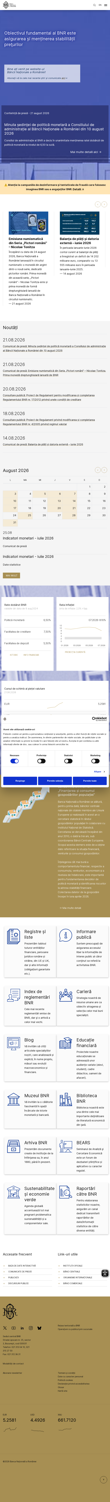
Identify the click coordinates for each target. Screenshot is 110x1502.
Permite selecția (55, 781)
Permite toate (90, 781)
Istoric (14, 655)
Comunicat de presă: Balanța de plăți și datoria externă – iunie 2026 (43, 444)
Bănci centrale (71, 1271)
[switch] (41, 761)
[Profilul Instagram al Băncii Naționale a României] (30, 1328)
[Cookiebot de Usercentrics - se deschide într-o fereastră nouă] (94, 719)
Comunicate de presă (20, 1271)
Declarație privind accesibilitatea (73, 1383)
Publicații (13, 1277)
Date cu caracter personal (70, 1376)
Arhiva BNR (35, 1142)
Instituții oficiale (72, 1265)
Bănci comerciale (72, 1283)
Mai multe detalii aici (84, 152)
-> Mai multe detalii (70, 907)
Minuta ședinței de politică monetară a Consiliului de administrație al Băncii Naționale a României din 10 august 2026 (54, 128)
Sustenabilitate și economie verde (39, 1194)
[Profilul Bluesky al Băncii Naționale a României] (39, 1328)
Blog (29, 1039)
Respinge (20, 781)
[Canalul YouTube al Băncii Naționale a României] (13, 1328)
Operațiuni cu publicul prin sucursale (75, 1329)
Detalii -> (78, 189)
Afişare (97, 771)
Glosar (61, 1387)
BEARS (83, 1142)
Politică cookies (65, 1380)
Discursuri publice (18, 1283)
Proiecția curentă (75, 652)
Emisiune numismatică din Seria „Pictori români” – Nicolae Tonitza (28, 243)
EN (100, 5)
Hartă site (62, 1391)
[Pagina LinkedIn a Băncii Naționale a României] (22, 1328)
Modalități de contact (13, 1363)
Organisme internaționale (77, 1277)
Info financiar (31, 655)
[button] (105, 5)
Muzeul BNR (36, 1095)
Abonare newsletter (12, 1373)
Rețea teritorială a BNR (69, 1325)
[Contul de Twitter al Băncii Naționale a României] (6, 1328)
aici (63, 78)
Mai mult (11, 575)
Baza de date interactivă (22, 1265)
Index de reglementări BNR (37, 997)
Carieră (83, 991)
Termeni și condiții (66, 1373)
